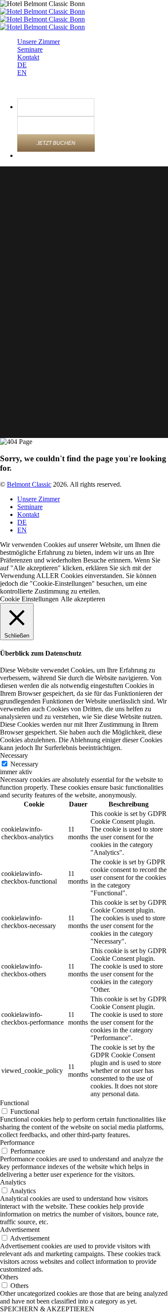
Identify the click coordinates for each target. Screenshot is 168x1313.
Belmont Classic (29, 484)
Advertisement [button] (20, 1229)
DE (22, 65)
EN (22, 72)
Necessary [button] (14, 755)
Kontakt (28, 57)
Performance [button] (17, 1142)
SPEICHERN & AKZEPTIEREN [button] (47, 1309)
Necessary (24, 764)
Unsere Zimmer (38, 41)
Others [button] (9, 1277)
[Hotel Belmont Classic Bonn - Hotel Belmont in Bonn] (42, 11)
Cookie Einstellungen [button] (29, 599)
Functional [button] (14, 1103)
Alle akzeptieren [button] (83, 599)
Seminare (30, 49)
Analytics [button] (13, 1182)
